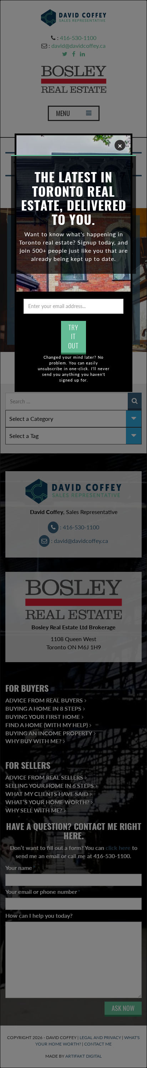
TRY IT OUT (73, 336)
